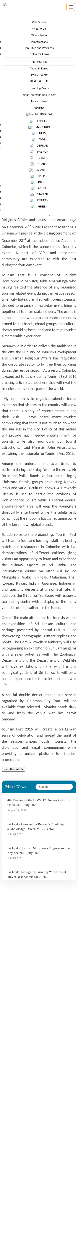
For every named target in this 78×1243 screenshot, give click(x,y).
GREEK (42, 206)
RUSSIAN (42, 157)
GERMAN (42, 145)
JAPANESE (42, 170)
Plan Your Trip (39, 61)
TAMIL (42, 139)
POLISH (42, 188)
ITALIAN (42, 176)
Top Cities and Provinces (39, 48)
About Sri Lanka (39, 68)
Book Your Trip (39, 80)
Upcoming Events (39, 88)
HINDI (42, 133)
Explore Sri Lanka (39, 54)
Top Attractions (39, 42)
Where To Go (39, 35)
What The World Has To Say (39, 94)
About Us (39, 108)
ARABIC (42, 163)
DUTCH (42, 182)
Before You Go (39, 74)
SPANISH (42, 194)
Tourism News (39, 101)
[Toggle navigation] (70, 7)
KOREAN (42, 200)
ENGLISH (42, 121)
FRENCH (42, 151)
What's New (39, 22)
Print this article (13, 769)
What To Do (39, 28)
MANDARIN (42, 127)
